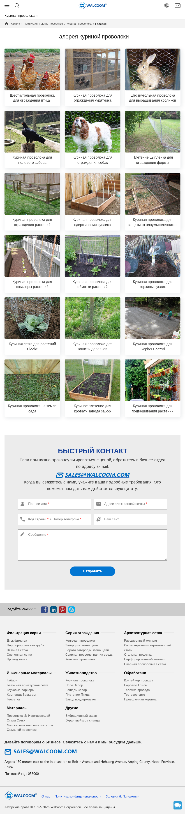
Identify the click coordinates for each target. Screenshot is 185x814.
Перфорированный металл (144, 659)
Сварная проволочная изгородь (89, 654)
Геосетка (13, 699)
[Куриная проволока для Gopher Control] (152, 318)
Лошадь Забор (76, 690)
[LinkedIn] (54, 610)
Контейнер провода (138, 680)
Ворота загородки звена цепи (87, 650)
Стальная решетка (138, 654)
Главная (14, 24)
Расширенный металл (140, 640)
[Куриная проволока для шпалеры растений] (32, 256)
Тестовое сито (134, 694)
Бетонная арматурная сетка (28, 685)
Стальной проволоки (22, 729)
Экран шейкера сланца (82, 720)
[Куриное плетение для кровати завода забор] (92, 380)
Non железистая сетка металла (30, 725)
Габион (12, 680)
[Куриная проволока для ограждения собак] (92, 131)
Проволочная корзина (140, 699)
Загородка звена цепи (81, 645)
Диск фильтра (17, 640)
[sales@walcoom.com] (177, 5)
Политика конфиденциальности (78, 796)
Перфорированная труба (25, 645)
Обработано (135, 672)
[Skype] (72, 610)
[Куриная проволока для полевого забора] (32, 131)
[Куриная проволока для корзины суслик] (152, 256)
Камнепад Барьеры (21, 694)
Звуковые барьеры (20, 690)
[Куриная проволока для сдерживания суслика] (92, 194)
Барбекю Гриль (135, 685)
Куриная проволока (79, 23)
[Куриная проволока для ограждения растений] (32, 194)
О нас (46, 796)
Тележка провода (137, 690)
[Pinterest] (63, 610)
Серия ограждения (82, 632)
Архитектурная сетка (143, 632)
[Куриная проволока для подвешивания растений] (152, 380)
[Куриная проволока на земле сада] (32, 380)
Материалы (17, 707)
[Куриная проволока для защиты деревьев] (92, 318)
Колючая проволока (80, 640)
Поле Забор (74, 685)
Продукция (31, 23)
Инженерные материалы (29, 672)
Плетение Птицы (77, 694)
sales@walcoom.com (97, 474)
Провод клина (17, 659)
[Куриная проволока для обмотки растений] (92, 256)
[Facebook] (45, 610)
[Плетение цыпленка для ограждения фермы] (152, 131)
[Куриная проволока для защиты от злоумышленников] (152, 194)
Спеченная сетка (19, 654)
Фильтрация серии (24, 632)
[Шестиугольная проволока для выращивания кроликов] (152, 69)
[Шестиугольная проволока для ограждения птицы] (32, 69)
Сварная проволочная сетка (145, 664)
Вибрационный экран (81, 715)
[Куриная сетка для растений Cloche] (32, 318)
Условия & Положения (122, 796)
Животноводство (52, 23)
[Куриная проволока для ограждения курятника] (92, 69)
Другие (71, 707)
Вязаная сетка (17, 650)
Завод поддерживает (80, 699)
